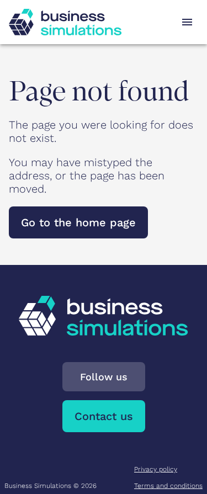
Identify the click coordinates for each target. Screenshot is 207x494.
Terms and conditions (168, 486)
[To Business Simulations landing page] (65, 22)
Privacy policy (155, 469)
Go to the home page (78, 222)
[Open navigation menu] (187, 22)
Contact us (104, 416)
